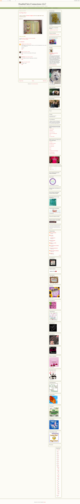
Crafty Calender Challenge (54, 250)
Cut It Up (51, 235)
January (58, 493)
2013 (58, 459)
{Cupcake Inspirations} (54, 248)
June (58, 482)
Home (33, 80)
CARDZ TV (52, 253)
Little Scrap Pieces (52, 153)
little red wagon (52, 240)
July (57, 480)
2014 (58, 457)
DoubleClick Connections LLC (32, 3)
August (58, 478)
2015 (58, 455)
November (58, 470)
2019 (58, 449)
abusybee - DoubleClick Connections (27, 38)
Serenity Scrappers (29, 15)
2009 (58, 495)
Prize (22, 39)
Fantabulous (51, 130)
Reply (22, 54)
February (58, 491)
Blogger (45, 502)
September (58, 476)
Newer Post (21, 80)
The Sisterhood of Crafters (54, 245)
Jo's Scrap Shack (51, 136)
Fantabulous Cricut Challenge (53, 150)
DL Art (50, 147)
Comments (52, 169)
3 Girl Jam (50, 141)
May (57, 484)
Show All (60, 255)
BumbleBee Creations (52, 143)
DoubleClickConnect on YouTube (54, 34)
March (58, 488)
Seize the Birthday (53, 232)
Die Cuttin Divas (51, 144)
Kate (22, 51)
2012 (58, 461)
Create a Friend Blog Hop (53, 133)
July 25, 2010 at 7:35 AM (26, 51)
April (57, 486)
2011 (58, 463)
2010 (58, 465)
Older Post (44, 80)
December (58, 467)
